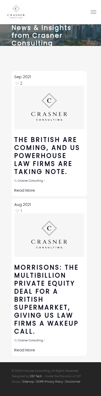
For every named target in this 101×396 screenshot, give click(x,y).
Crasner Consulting (30, 181)
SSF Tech (36, 376)
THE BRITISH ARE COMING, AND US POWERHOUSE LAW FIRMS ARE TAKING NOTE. (47, 155)
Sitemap (28, 381)
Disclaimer (72, 381)
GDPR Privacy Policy (49, 381)
